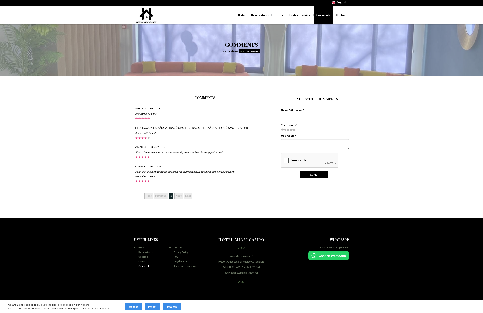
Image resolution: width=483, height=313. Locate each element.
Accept (133, 306)
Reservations (145, 252)
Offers (141, 261)
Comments (144, 266)
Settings (172, 306)
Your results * (289, 125)
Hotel (242, 15)
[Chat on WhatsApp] (328, 255)
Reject (152, 306)
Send (313, 174)
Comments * (288, 135)
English (341, 2)
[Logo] (146, 15)
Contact (178, 247)
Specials (143, 256)
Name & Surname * (292, 110)
